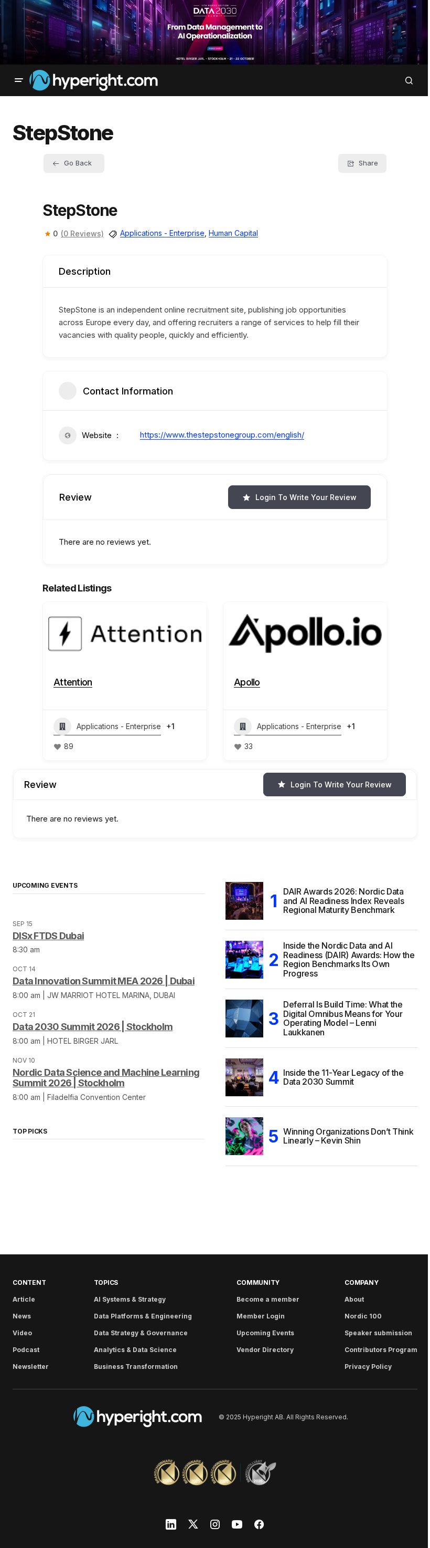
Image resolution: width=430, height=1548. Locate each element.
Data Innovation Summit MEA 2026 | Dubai (104, 979)
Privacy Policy (360, 1366)
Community (252, 1282)
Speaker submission (370, 1333)
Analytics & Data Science (132, 1350)
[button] (19, 79)
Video (22, 1333)
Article (24, 1299)
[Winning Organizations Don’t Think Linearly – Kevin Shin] (241, 1135)
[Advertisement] (211, 32)
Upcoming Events (260, 1333)
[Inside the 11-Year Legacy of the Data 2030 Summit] (241, 1076)
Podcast (26, 1350)
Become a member (262, 1299)
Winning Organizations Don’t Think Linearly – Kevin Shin (345, 1135)
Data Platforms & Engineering (140, 1316)
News (22, 1316)
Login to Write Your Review (302, 496)
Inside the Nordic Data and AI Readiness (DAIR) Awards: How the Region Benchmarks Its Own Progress (340, 959)
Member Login (255, 1316)
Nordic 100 (355, 1316)
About (346, 1299)
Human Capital (229, 231)
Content (29, 1282)
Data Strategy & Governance (138, 1333)
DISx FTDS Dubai (48, 934)
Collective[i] (331, 681)
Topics (103, 1282)
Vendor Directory (259, 1350)
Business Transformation (133, 1366)
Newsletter (31, 1366)
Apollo (139, 681)
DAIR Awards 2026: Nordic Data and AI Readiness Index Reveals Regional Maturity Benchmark (340, 899)
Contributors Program (373, 1350)
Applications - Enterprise (158, 231)
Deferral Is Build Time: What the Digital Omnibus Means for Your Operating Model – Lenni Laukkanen (339, 1017)
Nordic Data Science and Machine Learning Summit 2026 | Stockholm (106, 1076)
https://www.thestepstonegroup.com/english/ (218, 434)
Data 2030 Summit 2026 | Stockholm (93, 1025)
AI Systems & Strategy (127, 1299)
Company (353, 1282)
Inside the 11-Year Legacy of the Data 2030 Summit (340, 1076)
